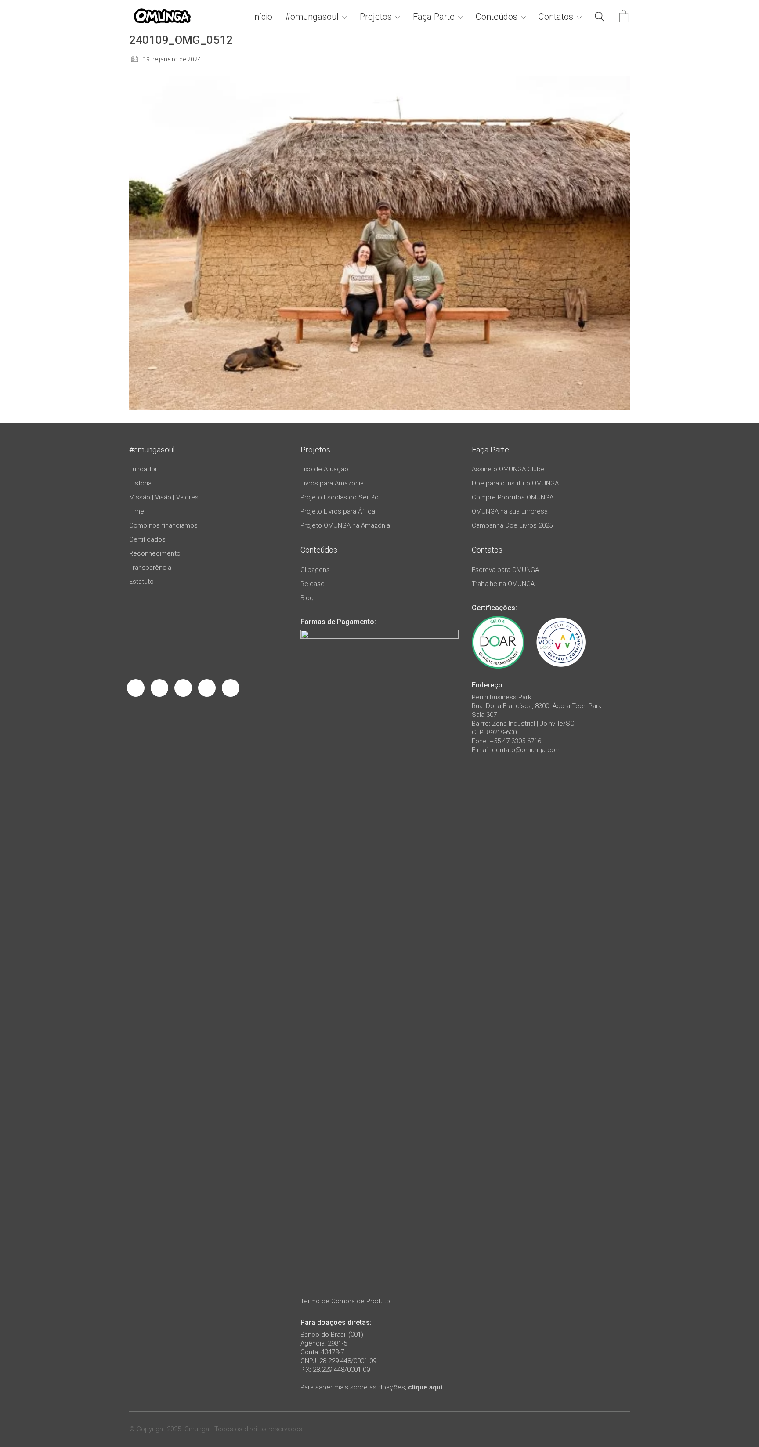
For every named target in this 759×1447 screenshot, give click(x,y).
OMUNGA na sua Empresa (510, 511)
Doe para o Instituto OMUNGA (515, 483)
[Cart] (624, 16)
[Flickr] (230, 688)
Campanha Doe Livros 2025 (512, 525)
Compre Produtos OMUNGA (512, 497)
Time (136, 511)
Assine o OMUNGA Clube (508, 469)
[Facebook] (136, 688)
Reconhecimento (155, 553)
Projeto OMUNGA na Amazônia (345, 525)
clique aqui (425, 1387)
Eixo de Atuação (324, 469)
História (140, 483)
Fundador (143, 469)
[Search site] (599, 18)
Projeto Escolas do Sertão (339, 497)
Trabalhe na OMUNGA (503, 584)
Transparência (150, 568)
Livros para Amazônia (332, 483)
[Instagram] (159, 688)
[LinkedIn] (183, 688)
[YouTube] (207, 688)
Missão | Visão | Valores (164, 497)
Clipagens (315, 570)
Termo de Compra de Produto (345, 1301)
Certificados (147, 539)
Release (312, 584)
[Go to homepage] (162, 17)
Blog (307, 598)
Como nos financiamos (163, 525)
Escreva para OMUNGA (505, 570)
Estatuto (141, 582)
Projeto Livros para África (337, 511)
